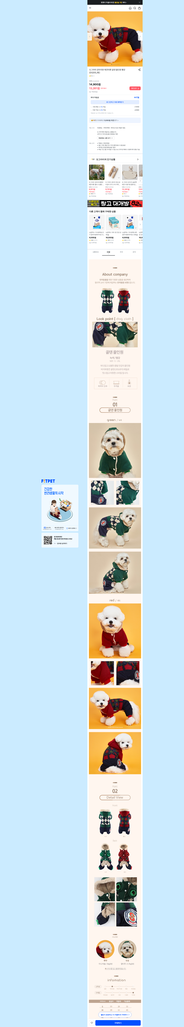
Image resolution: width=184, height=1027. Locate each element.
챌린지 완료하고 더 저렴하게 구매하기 (114, 1015)
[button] (48, 481)
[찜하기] (102, 178)
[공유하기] (139, 69)
